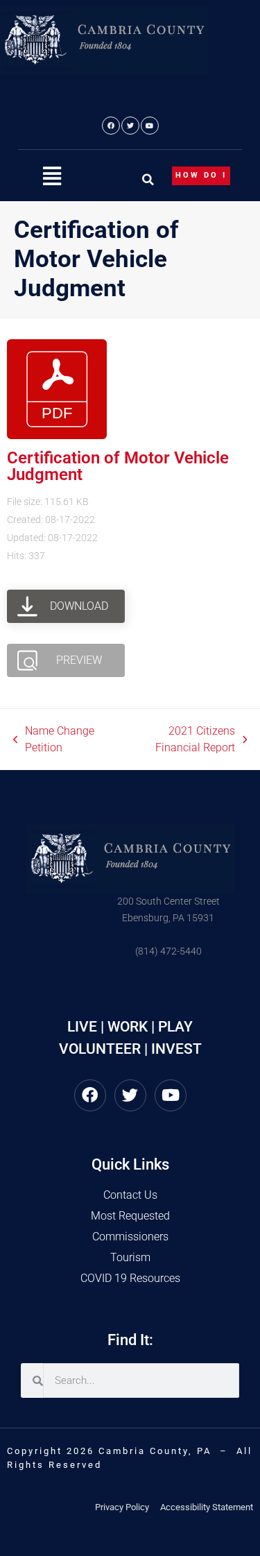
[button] (52, 176)
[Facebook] (111, 126)
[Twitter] (130, 126)
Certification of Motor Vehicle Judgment (118, 466)
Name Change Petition (54, 738)
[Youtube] (150, 126)
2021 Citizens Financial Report (177, 738)
